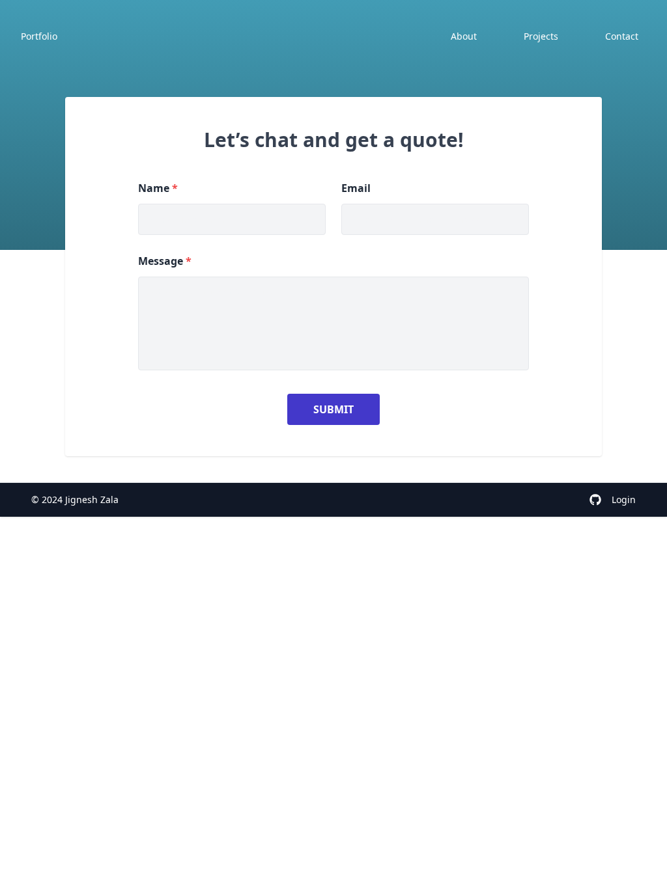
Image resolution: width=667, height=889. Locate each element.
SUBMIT (333, 409)
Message (165, 261)
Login (624, 499)
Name (158, 188)
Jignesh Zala (92, 499)
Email (356, 188)
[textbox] (333, 323)
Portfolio (39, 36)
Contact (621, 36)
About (464, 36)
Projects (541, 36)
